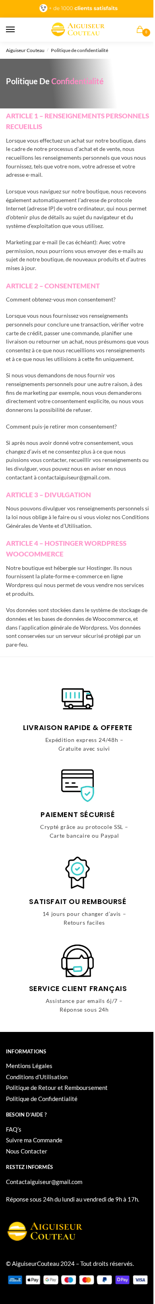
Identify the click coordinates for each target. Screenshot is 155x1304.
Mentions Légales (29, 1065)
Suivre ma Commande (34, 1140)
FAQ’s (13, 1129)
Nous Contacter (26, 1151)
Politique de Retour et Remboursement (57, 1087)
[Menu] (18, 30)
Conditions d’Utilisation (37, 1076)
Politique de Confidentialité (42, 1098)
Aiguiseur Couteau (25, 50)
